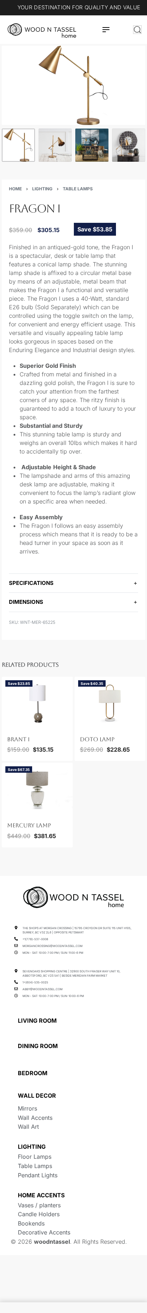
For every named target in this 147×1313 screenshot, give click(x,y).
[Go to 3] (91, 145)
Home (15, 188)
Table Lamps (78, 188)
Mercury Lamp (29, 825)
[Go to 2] (55, 145)
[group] (37, 703)
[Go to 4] (128, 145)
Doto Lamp (97, 739)
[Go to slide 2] (16, 727)
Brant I (18, 739)
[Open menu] (106, 29)
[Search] (137, 30)
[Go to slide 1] (12, 727)
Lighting (42, 188)
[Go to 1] (18, 145)
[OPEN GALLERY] (73, 85)
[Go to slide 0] (7, 727)
